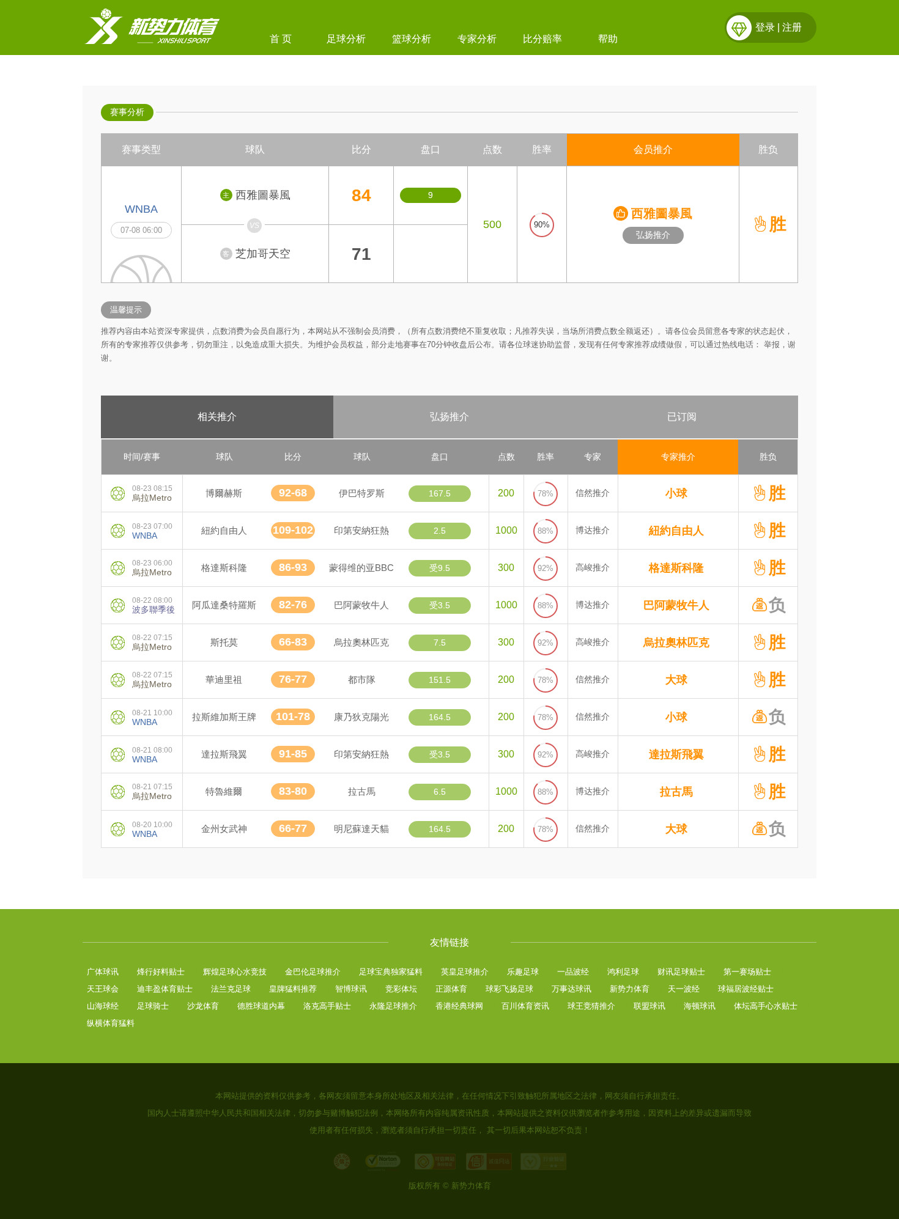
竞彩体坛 (401, 988)
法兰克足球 (231, 988)
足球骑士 (153, 1006)
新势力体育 (629, 988)
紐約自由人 (676, 531)
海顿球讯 (700, 1006)
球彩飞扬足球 (509, 988)
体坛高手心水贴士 (765, 1006)
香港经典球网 (459, 1006)
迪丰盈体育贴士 (165, 988)
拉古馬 (676, 792)
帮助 (608, 39)
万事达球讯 (571, 988)
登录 (765, 27)
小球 (676, 493)
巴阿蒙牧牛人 (676, 605)
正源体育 (451, 988)
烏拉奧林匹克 (676, 642)
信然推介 (592, 493)
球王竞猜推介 (591, 1006)
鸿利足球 (623, 971)
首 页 (281, 39)
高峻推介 (592, 567)
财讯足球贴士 (681, 971)
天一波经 (684, 988)
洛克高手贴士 (327, 1006)
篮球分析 (411, 39)
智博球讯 (351, 988)
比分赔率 (542, 39)
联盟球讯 (649, 1006)
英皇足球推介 (465, 971)
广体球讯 (103, 971)
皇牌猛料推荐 (293, 988)
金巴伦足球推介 (313, 971)
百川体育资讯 (525, 1006)
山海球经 (103, 1006)
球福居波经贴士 (746, 988)
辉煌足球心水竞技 (235, 971)
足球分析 (346, 39)
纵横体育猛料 (111, 1023)
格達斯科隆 (676, 568)
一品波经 (573, 971)
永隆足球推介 (393, 1006)
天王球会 (103, 988)
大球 (676, 680)
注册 (792, 27)
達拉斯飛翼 (676, 754)
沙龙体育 (203, 1006)
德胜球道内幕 (261, 1006)
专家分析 (477, 39)
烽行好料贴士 (161, 971)
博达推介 (592, 530)
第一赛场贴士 (747, 971)
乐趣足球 (523, 971)
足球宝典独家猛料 (391, 971)
